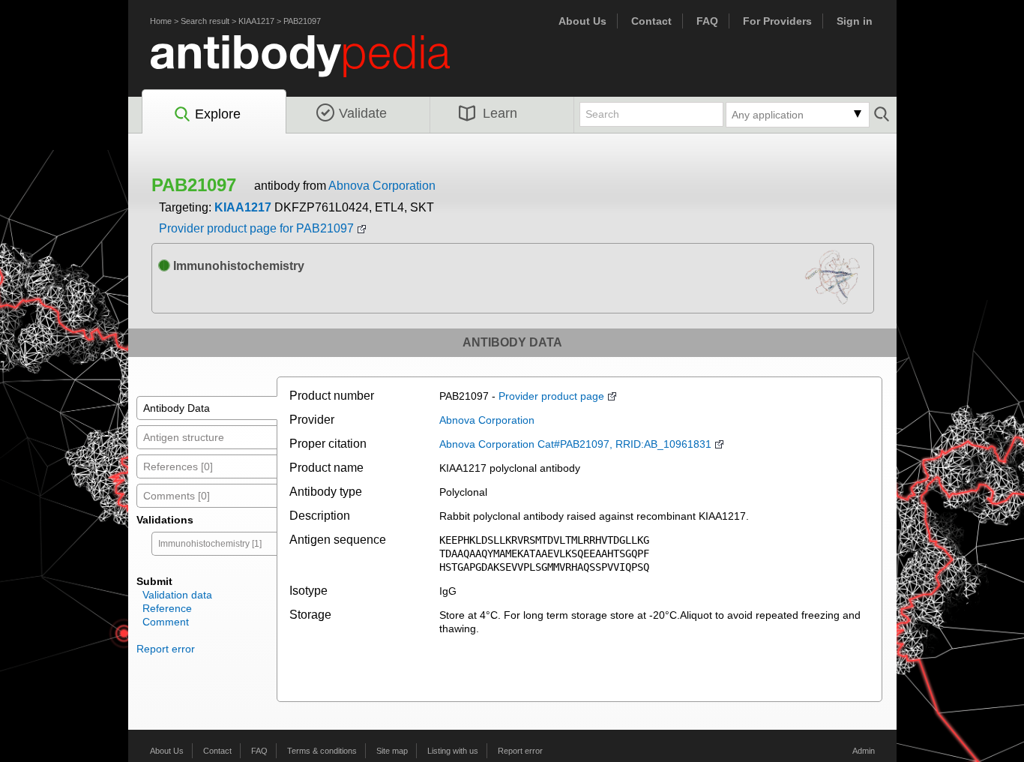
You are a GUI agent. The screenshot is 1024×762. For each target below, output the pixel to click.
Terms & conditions (322, 750)
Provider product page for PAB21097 (256, 228)
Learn (500, 113)
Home (161, 21)
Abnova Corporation (382, 185)
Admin (863, 750)
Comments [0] (176, 496)
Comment (165, 622)
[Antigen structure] (837, 281)
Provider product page (551, 396)
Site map (392, 750)
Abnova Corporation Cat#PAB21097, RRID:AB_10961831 (575, 444)
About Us (582, 21)
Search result (205, 21)
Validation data (177, 595)
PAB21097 (302, 21)
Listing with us (452, 750)
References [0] (178, 466)
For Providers (777, 21)
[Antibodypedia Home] (315, 65)
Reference (167, 608)
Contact (651, 21)
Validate (363, 113)
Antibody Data (176, 408)
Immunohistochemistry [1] (210, 543)
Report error (165, 649)
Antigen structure (183, 437)
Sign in (855, 21)
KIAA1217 (256, 21)
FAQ (707, 21)
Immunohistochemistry (237, 266)
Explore (218, 114)
